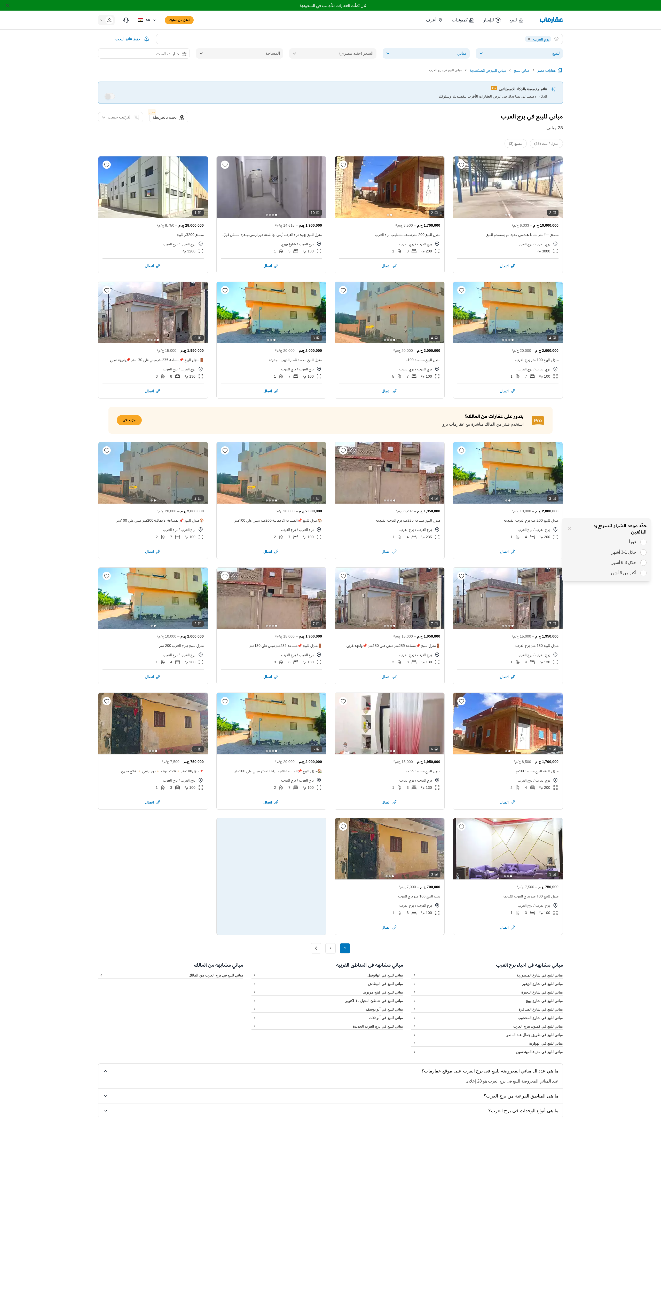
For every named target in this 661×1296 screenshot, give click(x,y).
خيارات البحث (167, 54)
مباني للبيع (521, 70)
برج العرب (543, 243)
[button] (516, 20)
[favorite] (461, 165)
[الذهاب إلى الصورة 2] (506, 215)
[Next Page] (316, 948)
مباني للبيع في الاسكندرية (488, 70)
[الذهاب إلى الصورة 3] (270, 215)
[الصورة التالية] (461, 187)
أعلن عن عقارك (179, 20)
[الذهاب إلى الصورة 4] (267, 215)
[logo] (551, 20)
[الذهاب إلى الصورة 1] (509, 215)
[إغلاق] (569, 528)
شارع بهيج (288, 243)
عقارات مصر (547, 70)
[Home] (560, 70)
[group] (508, 187)
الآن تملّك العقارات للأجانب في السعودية (333, 5)
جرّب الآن (129, 420)
